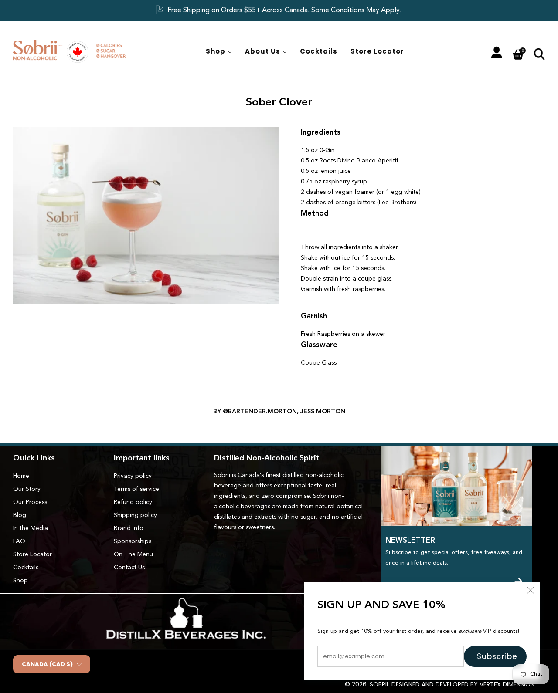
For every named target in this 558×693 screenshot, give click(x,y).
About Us (262, 51)
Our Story (27, 489)
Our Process (30, 502)
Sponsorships (132, 541)
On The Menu (133, 554)
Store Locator (377, 51)
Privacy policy (133, 476)
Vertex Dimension (507, 684)
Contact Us (129, 568)
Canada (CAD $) (47, 664)
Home (21, 476)
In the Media (30, 528)
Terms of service (136, 489)
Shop (215, 51)
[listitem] (279, 10)
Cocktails (318, 51)
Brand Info (128, 528)
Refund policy (133, 502)
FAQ (19, 541)
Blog (19, 515)
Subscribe (497, 656)
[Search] (539, 53)
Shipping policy (135, 515)
